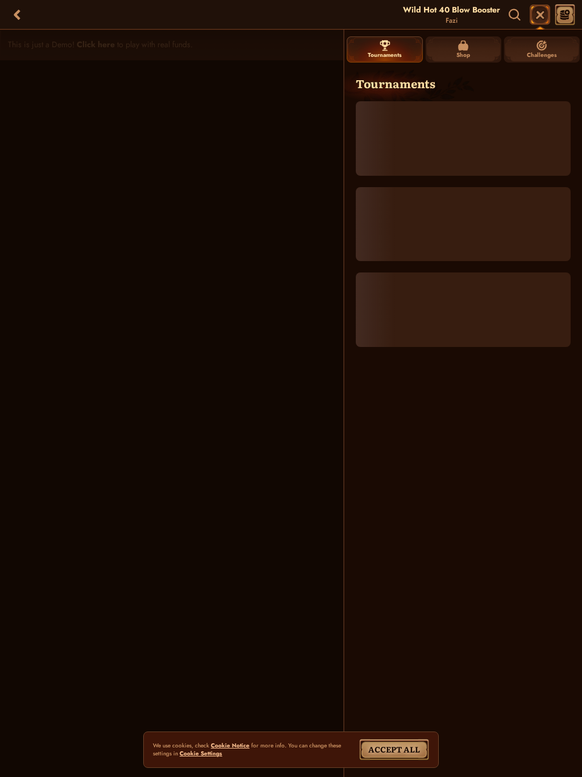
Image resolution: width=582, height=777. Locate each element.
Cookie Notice (230, 746)
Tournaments (385, 55)
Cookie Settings (201, 753)
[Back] (17, 15)
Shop (463, 55)
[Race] (540, 15)
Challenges (542, 55)
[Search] (515, 15)
